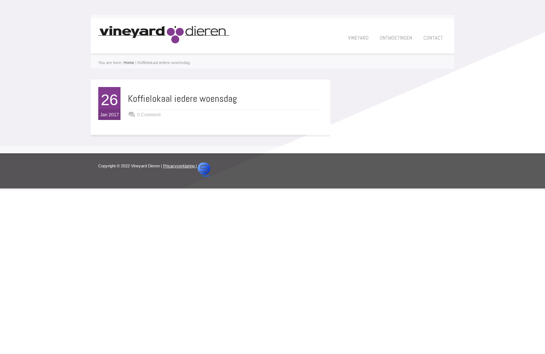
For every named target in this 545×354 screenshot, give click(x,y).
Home (128, 62)
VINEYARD (358, 37)
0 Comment (149, 114)
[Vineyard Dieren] (163, 41)
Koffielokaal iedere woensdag (182, 99)
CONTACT (433, 37)
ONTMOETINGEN (396, 37)
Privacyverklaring (179, 166)
